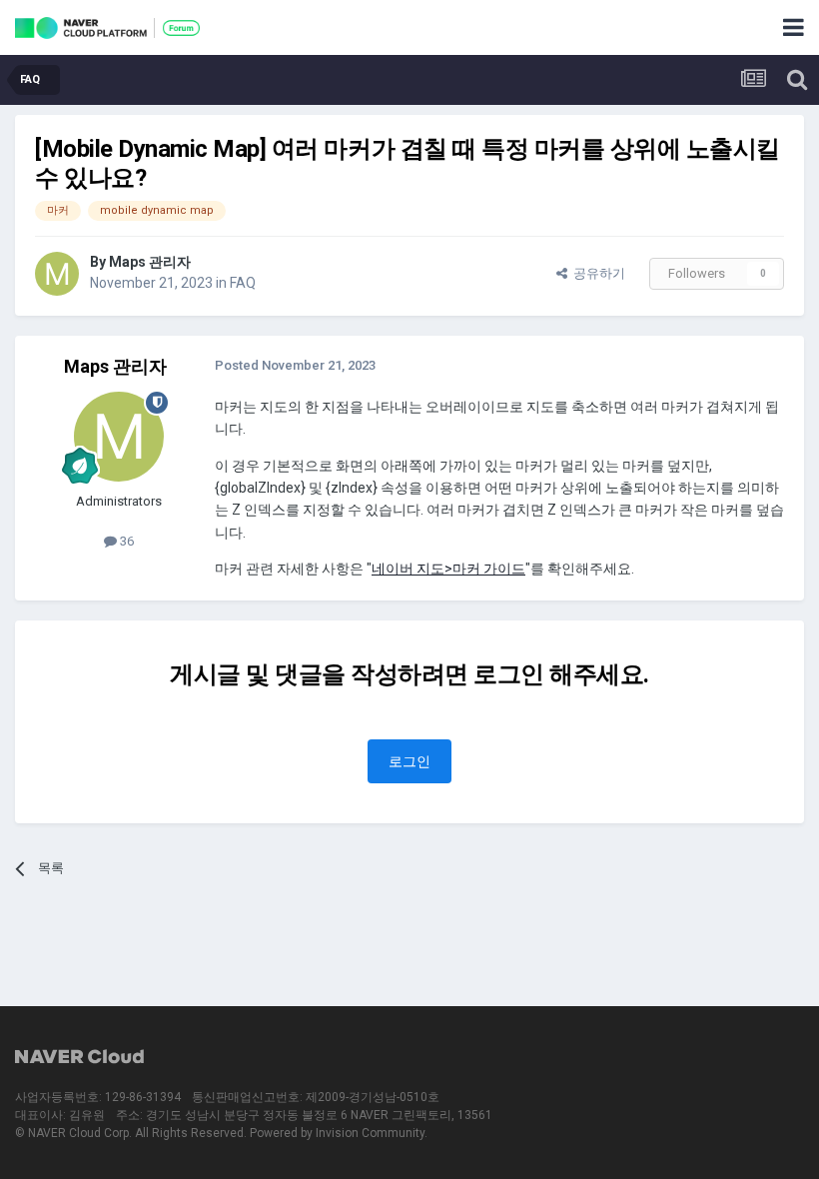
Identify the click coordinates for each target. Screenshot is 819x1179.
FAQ (243, 283)
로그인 (409, 761)
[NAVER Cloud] (80, 1058)
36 (125, 541)
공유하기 (596, 273)
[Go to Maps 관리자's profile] (57, 274)
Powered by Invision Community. (338, 1133)
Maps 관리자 (150, 262)
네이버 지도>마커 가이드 (448, 569)
